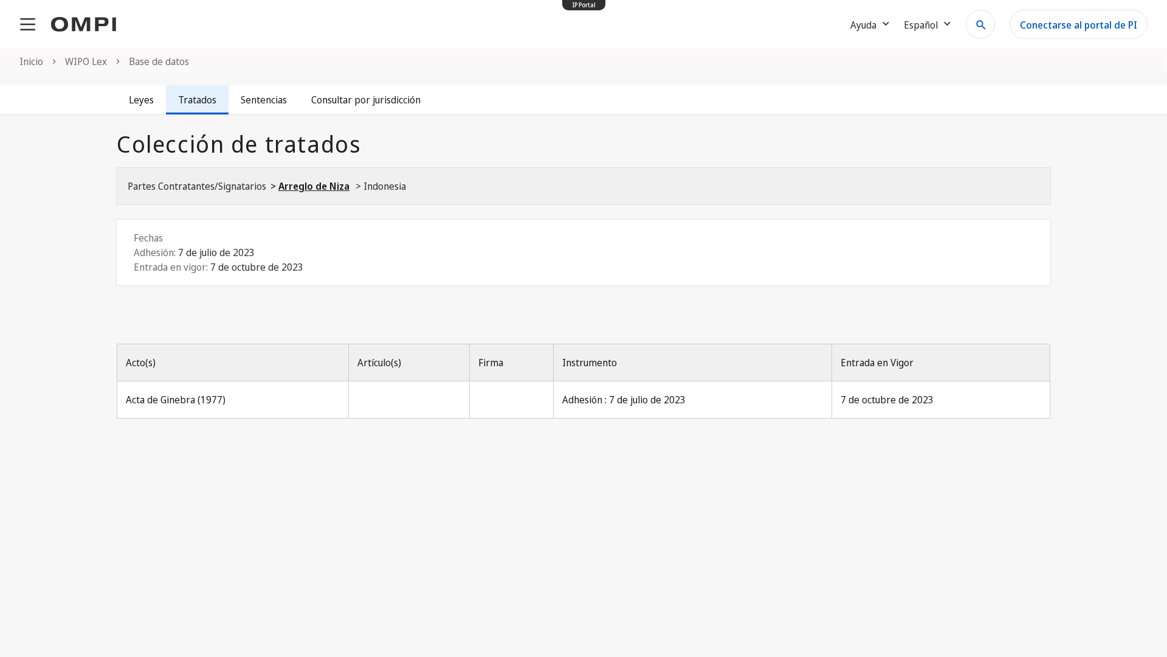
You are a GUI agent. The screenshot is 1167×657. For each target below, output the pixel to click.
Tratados (197, 99)
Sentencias (264, 99)
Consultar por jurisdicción (366, 99)
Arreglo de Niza (313, 186)
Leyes (141, 99)
